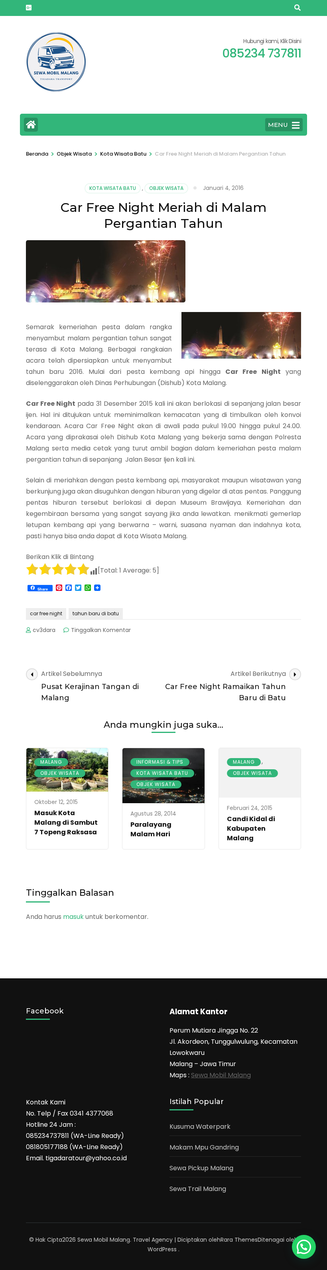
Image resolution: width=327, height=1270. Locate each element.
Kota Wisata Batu (112, 188)
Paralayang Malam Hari (150, 829)
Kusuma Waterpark (199, 1126)
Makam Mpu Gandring (204, 1147)
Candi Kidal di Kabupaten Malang (251, 828)
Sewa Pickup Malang (201, 1168)
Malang (51, 761)
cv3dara (44, 630)
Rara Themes (239, 1240)
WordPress (162, 1249)
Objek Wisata (166, 188)
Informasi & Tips (159, 761)
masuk (73, 916)
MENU (278, 124)
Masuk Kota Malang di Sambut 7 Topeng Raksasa (66, 822)
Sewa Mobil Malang (221, 1075)
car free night (46, 613)
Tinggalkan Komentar (101, 630)
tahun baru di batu (96, 613)
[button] (304, 1247)
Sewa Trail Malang (197, 1188)
